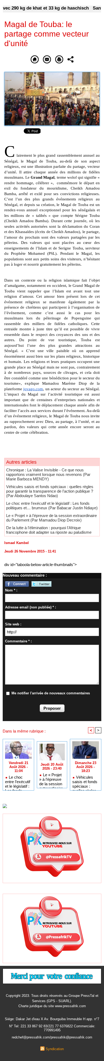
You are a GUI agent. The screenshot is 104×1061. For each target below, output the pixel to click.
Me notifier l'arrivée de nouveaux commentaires (50, 693)
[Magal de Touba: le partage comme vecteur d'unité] (52, 74)
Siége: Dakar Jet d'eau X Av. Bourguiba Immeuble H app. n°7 (52, 1019)
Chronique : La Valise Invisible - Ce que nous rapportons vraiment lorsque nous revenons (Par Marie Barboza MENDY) (48, 474)
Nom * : (11, 590)
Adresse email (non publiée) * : (30, 607)
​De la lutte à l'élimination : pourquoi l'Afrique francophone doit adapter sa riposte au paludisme (48, 529)
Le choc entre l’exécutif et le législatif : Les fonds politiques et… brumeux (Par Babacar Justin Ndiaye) (52, 505)
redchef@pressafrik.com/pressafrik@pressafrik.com (52, 1037)
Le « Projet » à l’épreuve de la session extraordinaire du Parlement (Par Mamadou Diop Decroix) (51, 517)
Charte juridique (30, 1006)
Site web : (13, 624)
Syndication (55, 1049)
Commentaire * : (18, 641)
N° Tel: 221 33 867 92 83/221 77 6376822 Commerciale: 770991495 (52, 1028)
